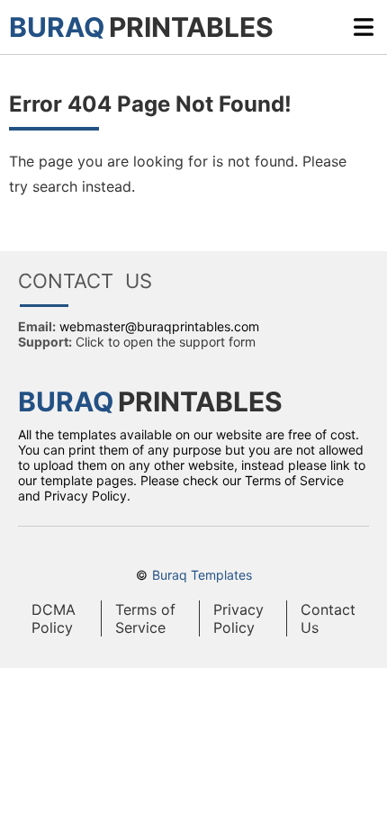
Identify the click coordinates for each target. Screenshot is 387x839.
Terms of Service (145, 618)
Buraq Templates (202, 574)
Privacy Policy (238, 618)
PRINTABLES (141, 27)
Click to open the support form (166, 341)
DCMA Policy (54, 618)
